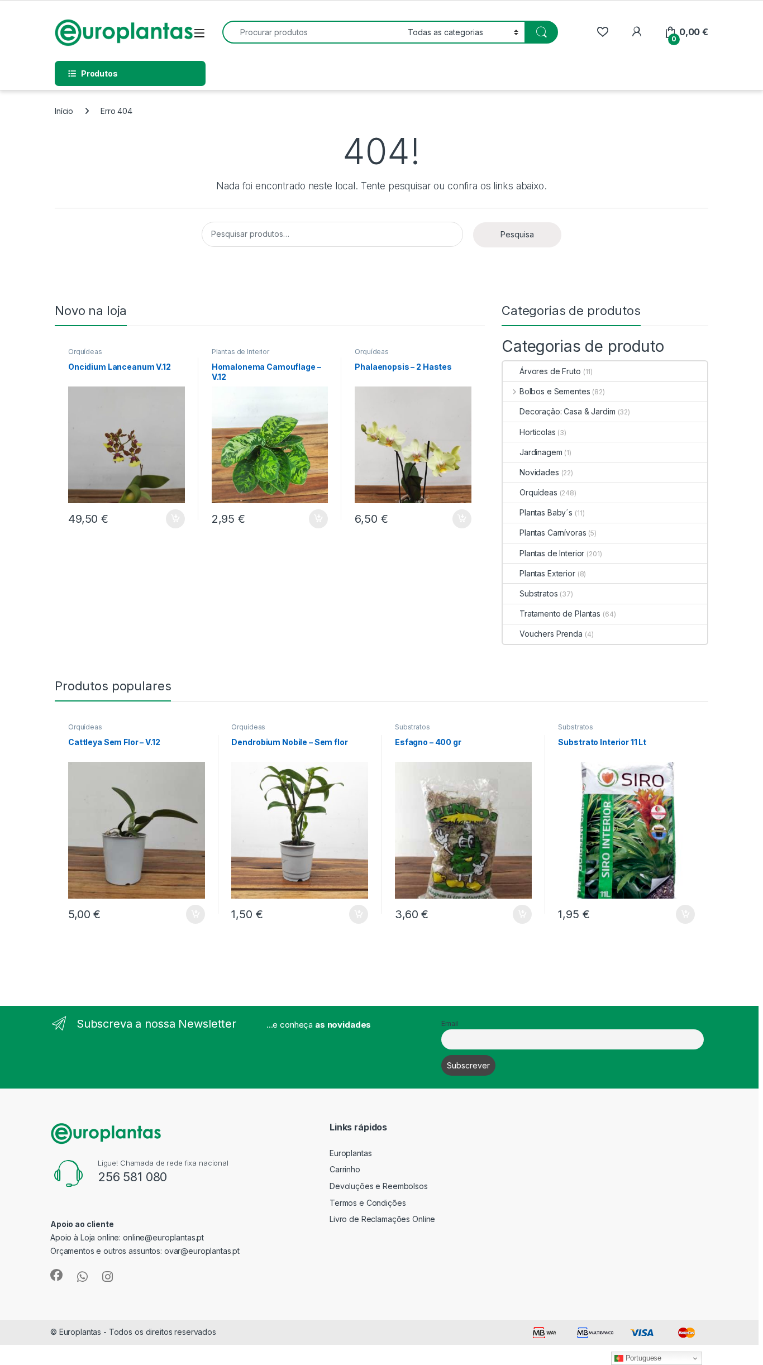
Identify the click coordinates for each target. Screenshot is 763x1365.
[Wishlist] (602, 32)
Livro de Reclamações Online (382, 1219)
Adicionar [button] (168, 518)
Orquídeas (85, 351)
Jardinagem (540, 452)
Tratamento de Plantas (559, 613)
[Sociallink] (56, 1275)
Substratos (538, 593)
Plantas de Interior (240, 351)
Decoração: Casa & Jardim (567, 411)
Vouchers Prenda (551, 633)
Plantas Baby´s (546, 512)
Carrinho (345, 1169)
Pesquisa (517, 234)
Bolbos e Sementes (554, 391)
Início (64, 111)
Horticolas (537, 432)
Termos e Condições (368, 1202)
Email (449, 1023)
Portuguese (642, 1358)
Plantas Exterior (547, 573)
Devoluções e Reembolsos (379, 1186)
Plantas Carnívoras (552, 532)
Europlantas (350, 1153)
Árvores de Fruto (550, 371)
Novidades (539, 472)
